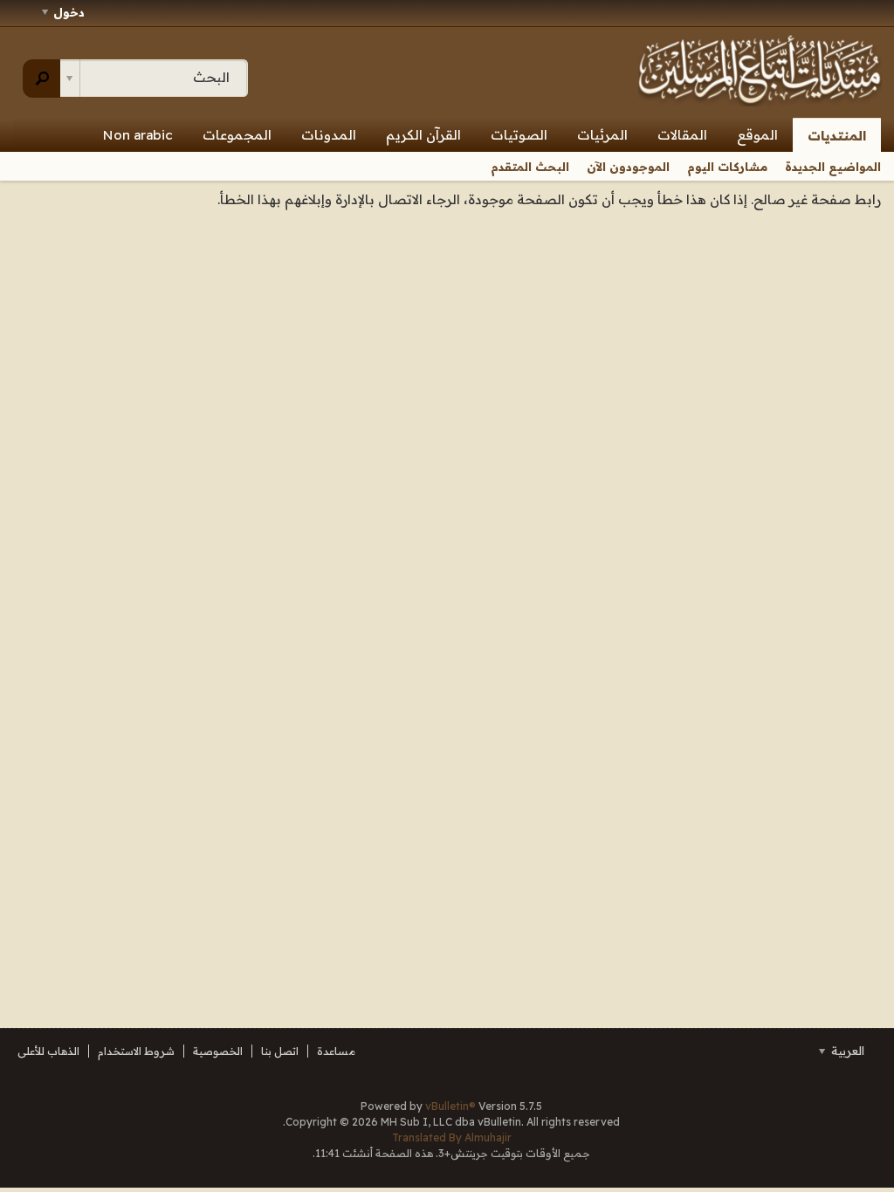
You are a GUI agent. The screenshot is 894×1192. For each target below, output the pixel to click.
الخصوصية (218, 1051)
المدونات (328, 135)
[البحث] (41, 78)
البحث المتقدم (530, 167)
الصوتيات (519, 135)
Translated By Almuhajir (452, 1137)
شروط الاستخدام (136, 1051)
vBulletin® (450, 1106)
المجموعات (237, 135)
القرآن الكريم (423, 135)
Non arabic (138, 135)
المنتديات (837, 135)
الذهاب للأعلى (48, 1051)
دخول (69, 12)
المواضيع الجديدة (833, 167)
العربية (846, 1051)
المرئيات (602, 135)
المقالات (682, 135)
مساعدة (336, 1051)
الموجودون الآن (628, 167)
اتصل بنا (280, 1051)
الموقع (757, 135)
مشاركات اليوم (727, 167)
